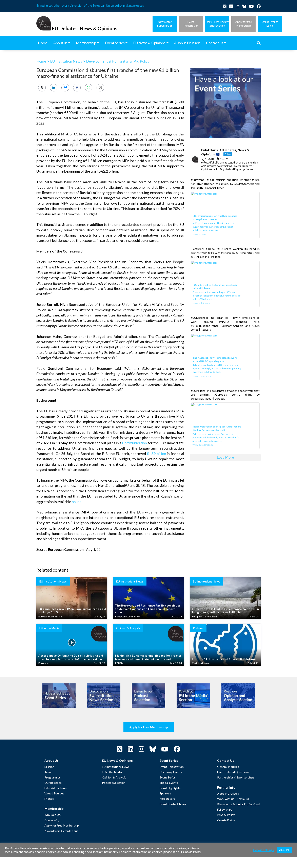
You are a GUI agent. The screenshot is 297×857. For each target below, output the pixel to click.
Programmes (52, 777)
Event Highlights (170, 788)
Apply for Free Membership (148, 727)
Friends (49, 798)
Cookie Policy (226, 820)
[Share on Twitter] (42, 87)
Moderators (167, 798)
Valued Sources (54, 793)
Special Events (169, 782)
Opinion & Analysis (114, 777)
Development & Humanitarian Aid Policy (117, 61)
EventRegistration (190, 23)
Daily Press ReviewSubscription (217, 23)
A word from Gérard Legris (61, 831)
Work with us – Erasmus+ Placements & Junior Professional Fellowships (238, 804)
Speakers (165, 793)
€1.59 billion (156, 454)
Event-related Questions (233, 772)
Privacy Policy (226, 814)
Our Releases (53, 782)
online (76, 502)
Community (51, 820)
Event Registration (172, 766)
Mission (49, 766)
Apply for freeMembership (243, 23)
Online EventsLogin (270, 23)
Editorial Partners (55, 788)
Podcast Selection (113, 782)
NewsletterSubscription (165, 23)
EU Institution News (66, 61)
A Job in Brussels (228, 793)
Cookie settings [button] (263, 850)
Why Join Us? (52, 814)
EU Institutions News (116, 766)
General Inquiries (228, 766)
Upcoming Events (171, 772)
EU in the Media (112, 772)
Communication (134, 443)
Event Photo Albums (173, 804)
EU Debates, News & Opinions (84, 28)
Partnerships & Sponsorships (235, 777)
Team (48, 772)
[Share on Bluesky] (65, 87)
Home (41, 61)
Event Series (168, 777)
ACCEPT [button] (284, 850)
